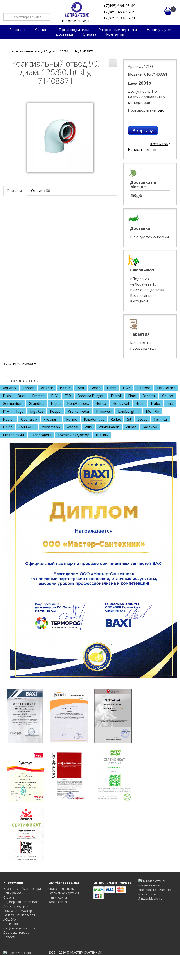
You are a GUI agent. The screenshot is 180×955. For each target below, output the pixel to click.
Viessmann (51, 427)
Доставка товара (16, 932)
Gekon (167, 395)
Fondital (149, 395)
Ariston (28, 387)
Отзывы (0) (40, 190)
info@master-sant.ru (76, 21)
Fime (132, 395)
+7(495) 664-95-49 (119, 5)
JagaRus (36, 411)
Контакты (115, 34)
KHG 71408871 (25, 364)
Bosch (95, 387)
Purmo (71, 419)
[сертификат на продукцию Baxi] (25, 715)
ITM (6, 411)
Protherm (51, 419)
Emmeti (38, 395)
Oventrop (29, 419)
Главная (17, 29)
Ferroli (116, 395)
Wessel (72, 427)
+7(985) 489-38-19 (119, 11)
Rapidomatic (94, 419)
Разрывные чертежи (118, 29)
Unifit (7, 427)
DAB (126, 387)
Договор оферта (16, 906)
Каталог (41, 29)
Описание (15, 190)
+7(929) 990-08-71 (119, 17)
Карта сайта (57, 902)
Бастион (150, 427)
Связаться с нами (61, 888)
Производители (74, 29)
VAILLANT (26, 427)
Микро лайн (13, 434)
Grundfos (36, 403)
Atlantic (47, 387)
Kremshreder (79, 411)
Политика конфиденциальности (19, 926)
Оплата (90, 34)
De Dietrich (166, 387)
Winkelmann (109, 427)
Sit (129, 419)
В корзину (143, 130)
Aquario (9, 387)
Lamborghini (128, 411)
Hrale (139, 403)
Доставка (64, 34)
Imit (170, 403)
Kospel (55, 411)
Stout (142, 419)
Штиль (102, 434)
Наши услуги (159, 29)
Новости (9, 937)
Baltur (65, 387)
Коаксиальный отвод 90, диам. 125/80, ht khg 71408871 (52, 51)
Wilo (88, 427)
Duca (21, 395)
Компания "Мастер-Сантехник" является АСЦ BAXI (19, 914)
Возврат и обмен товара (22, 888)
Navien (8, 419)
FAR (68, 395)
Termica (160, 419)
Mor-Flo (152, 411)
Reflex (116, 419)
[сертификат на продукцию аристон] (25, 774)
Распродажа (41, 434)
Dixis (7, 395)
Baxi (160, 110)
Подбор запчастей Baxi (20, 902)
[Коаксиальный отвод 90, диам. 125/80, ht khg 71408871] (60, 137)
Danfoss (144, 387)
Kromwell (104, 411)
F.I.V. (54, 395)
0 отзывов (159, 143)
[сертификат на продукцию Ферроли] (69, 715)
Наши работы (13, 893)
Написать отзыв (142, 149)
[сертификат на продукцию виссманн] (69, 774)
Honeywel (121, 403)
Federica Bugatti (90, 395)
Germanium (12, 403)
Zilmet (131, 427)
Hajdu (56, 403)
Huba (155, 403)
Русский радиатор (73, 434)
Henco (100, 403)
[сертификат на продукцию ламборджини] (113, 715)
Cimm (111, 387)
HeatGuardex (78, 403)
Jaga (19, 411)
